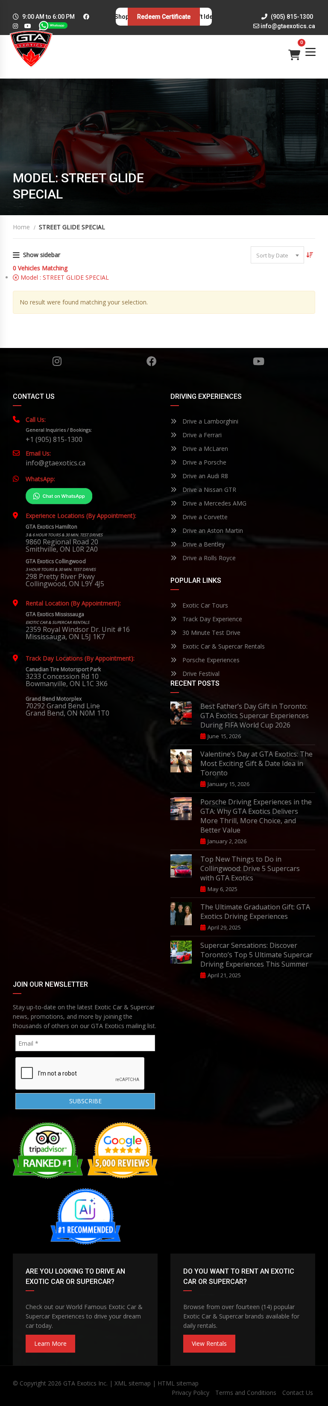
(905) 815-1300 (291, 16)
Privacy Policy (190, 1392)
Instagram (57, 361)
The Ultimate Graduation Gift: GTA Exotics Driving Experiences (255, 911)
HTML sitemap (178, 1383)
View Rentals (209, 1343)
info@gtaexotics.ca (288, 26)
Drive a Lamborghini (209, 421)
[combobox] (277, 254)
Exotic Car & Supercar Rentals (223, 646)
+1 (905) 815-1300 (54, 439)
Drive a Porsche (203, 462)
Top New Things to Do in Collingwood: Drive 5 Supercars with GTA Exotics (250, 868)
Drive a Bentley (203, 544)
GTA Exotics (80, 1383)
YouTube (258, 361)
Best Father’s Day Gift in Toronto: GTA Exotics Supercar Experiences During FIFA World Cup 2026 (254, 716)
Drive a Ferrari (201, 435)
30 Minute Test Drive (210, 632)
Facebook (151, 361)
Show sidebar (41, 255)
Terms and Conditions (245, 1392)
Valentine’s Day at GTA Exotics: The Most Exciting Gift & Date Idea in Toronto (256, 763)
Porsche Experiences (210, 660)
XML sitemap (132, 1383)
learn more (50, 1343)
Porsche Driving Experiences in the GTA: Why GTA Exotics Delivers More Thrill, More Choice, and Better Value (256, 816)
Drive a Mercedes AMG (213, 503)
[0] (294, 52)
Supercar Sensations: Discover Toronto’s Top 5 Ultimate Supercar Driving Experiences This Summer (256, 955)
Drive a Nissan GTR (208, 489)
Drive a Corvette (204, 517)
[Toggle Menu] (310, 52)
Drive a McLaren (204, 448)
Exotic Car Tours (204, 605)
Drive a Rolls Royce (208, 558)
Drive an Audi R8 (204, 476)
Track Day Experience (211, 619)
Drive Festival (200, 673)
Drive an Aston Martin (212, 530)
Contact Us (297, 1392)
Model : (64, 277)
